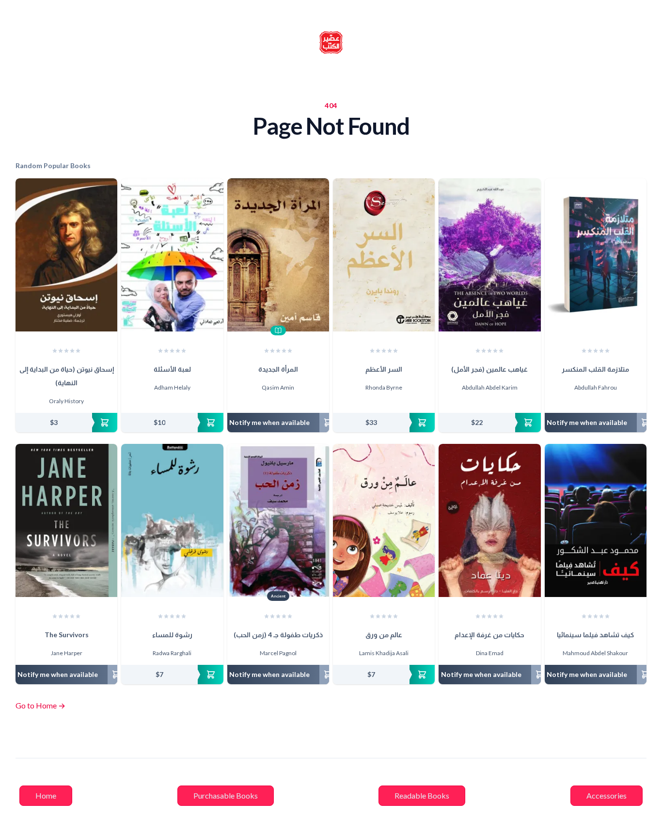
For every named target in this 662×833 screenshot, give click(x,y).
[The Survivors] (66, 520)
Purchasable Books (225, 795)
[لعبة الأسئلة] (172, 254)
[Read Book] (278, 330)
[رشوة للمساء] (172, 520)
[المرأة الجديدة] (278, 254)
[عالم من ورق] (384, 520)
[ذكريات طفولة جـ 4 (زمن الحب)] (278, 520)
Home (45, 795)
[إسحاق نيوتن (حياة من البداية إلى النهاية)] (66, 254)
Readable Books (421, 795)
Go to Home (40, 705)
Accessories (606, 795)
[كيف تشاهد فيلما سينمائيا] (595, 520)
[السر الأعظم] (384, 254)
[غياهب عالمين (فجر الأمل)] (489, 254)
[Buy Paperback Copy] (66, 422)
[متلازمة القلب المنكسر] (595, 254)
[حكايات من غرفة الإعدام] (489, 520)
